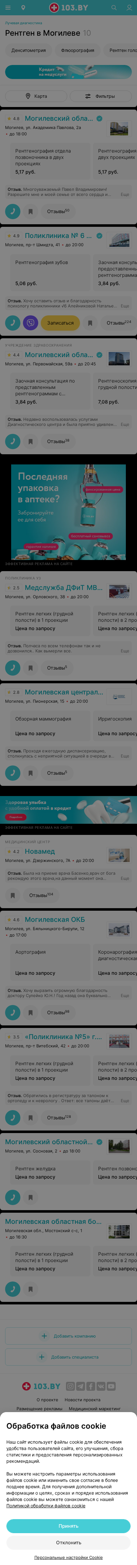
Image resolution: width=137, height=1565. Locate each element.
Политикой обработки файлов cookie (45, 1505)
